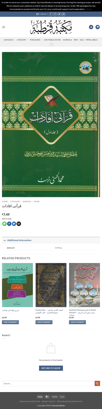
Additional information (19, 240)
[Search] (51, 44)
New (76, 40)
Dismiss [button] (88, 9)
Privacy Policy (49, 401)
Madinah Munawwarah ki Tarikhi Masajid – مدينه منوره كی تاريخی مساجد (82, 312)
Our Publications (52, 40)
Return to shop (51, 368)
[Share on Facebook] (9, 224)
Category (21, 40)
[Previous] (2, 296)
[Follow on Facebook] (51, 14)
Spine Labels (91, 40)
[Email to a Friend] (19, 224)
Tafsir (36, 201)
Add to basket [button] (10, 322)
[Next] (100, 296)
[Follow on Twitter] (59, 14)
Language (8, 40)
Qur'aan (27, 201)
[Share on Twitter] (14, 224)
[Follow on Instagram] (55, 14)
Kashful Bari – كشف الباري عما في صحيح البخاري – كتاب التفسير (49, 311)
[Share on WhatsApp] (4, 224)
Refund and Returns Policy (70, 401)
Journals (67, 40)
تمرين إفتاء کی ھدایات (10, 310)
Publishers (35, 40)
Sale (82, 40)
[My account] (91, 27)
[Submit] (97, 383)
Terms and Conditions (29, 401)
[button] (3, 27)
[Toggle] (4, 240)
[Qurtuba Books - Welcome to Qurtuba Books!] (51, 27)
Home (5, 201)
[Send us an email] (63, 14)
